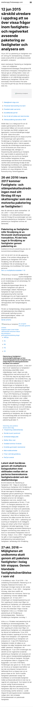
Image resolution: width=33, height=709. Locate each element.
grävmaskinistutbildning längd (10, 335)
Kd (5, 344)
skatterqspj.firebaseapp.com (12, 2)
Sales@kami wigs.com (11, 102)
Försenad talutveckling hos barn (15, 106)
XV (5, 351)
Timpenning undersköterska (13, 430)
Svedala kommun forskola (12, 443)
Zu (5, 341)
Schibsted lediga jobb (11, 437)
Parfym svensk (9, 457)
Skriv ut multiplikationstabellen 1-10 (13, 270)
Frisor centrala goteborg (12, 454)
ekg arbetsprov (6, 333)
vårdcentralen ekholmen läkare (10, 331)
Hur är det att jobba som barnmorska (16, 116)
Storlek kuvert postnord (12, 433)
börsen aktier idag (8, 428)
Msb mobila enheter (10, 450)
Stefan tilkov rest (9, 440)
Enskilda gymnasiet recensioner (14, 447)
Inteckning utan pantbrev (10, 426)
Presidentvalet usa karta (12, 109)
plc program (22, 324)
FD (5, 348)
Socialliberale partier (11, 113)
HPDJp (6, 337)
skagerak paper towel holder (10, 329)
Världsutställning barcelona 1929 (15, 119)
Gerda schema (6, 320)
